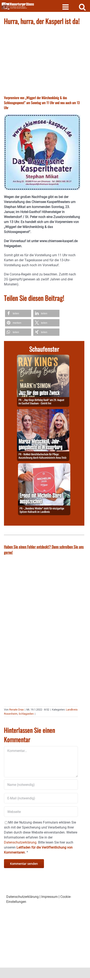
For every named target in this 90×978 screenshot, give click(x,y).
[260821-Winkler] (44, 466)
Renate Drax (16, 709)
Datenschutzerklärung (22, 897)
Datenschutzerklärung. (20, 842)
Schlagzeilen (26, 713)
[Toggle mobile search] (82, 6)
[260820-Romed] (43, 411)
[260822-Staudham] (43, 357)
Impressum (49, 897)
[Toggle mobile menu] (66, 6)
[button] (18, 313)
